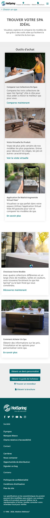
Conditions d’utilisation (14, 484)
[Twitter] (9, 417)
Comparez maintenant (18, 102)
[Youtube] (17, 417)
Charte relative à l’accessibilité (17, 440)
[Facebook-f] (4, 417)
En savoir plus (14, 215)
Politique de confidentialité (15, 480)
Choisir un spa (10, 9)
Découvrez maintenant (15, 290)
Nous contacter (10, 457)
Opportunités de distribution (16, 462)
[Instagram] (25, 417)
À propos (7, 431)
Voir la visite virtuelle (17, 158)
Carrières (7, 453)
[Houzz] (21, 417)
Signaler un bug (10, 466)
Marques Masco (10, 435)
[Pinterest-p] (13, 417)
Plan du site (8, 488)
